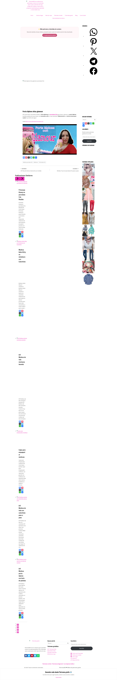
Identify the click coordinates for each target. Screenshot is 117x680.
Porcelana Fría (42, 162)
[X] (93, 55)
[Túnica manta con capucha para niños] (89, 230)
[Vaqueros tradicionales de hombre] (89, 255)
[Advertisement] (70, 3)
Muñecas (36, 162)
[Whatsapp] (38, 655)
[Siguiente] (22, 179)
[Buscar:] (89, 119)
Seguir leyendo (58, 677)
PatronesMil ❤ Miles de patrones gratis (70, 667)
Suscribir (89, 141)
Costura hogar (39, 15)
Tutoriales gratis (69, 15)
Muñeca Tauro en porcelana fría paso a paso (68, 170)
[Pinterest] (93, 46)
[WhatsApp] (93, 36)
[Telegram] (93, 65)
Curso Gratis (83, 15)
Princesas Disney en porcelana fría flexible (22, 195)
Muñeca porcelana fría (27, 162)
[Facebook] (93, 75)
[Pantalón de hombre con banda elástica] (89, 206)
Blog (76, 15)
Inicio (32, 15)
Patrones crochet (58, 15)
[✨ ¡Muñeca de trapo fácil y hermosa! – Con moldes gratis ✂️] (89, 267)
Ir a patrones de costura (50, 35)
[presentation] (22, 184)
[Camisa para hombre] (89, 279)
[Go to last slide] (17, 179)
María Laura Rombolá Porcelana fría (34, 121)
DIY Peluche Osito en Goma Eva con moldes (31, 170)
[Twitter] (28, 655)
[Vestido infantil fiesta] (89, 194)
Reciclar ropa (49, 15)
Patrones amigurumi (57, 664)
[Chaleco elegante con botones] (89, 218)
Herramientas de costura (58, 18)
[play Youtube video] (50, 139)
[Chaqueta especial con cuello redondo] (89, 169)
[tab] (18, 624)
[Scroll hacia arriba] (115, 673)
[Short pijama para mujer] (89, 182)
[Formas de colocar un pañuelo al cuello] (89, 243)
